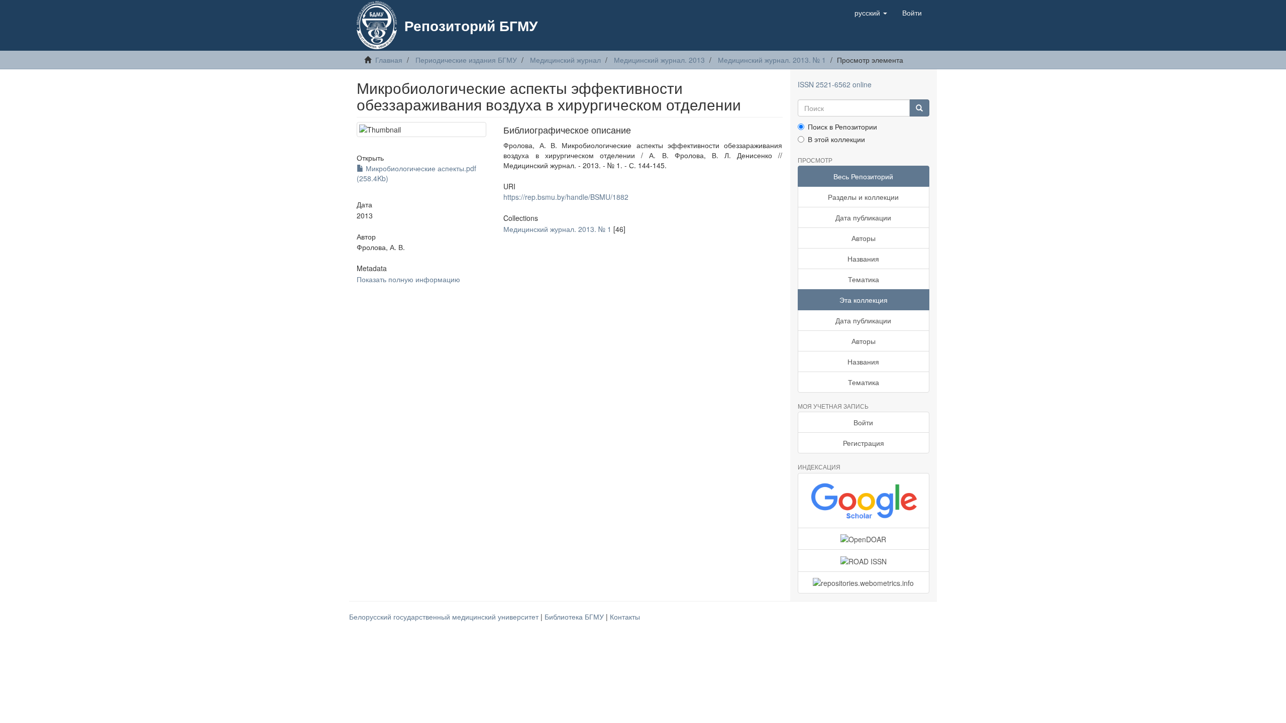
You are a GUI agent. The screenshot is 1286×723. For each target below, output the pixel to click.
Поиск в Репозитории (842, 127)
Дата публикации (863, 217)
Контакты (625, 617)
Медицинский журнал (565, 60)
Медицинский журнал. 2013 (659, 60)
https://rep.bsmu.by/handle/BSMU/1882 (565, 197)
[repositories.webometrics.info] (864, 582)
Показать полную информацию (408, 279)
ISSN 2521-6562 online (835, 84)
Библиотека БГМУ (575, 617)
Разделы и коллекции (863, 197)
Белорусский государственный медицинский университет (445, 617)
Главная (388, 60)
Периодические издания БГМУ (466, 60)
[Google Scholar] (864, 500)
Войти (863, 422)
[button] (871, 12)
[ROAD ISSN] (864, 560)
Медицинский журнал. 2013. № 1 (772, 60)
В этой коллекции (836, 139)
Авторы (863, 238)
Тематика (863, 279)
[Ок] (919, 107)
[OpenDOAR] (864, 539)
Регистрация (863, 443)
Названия (863, 259)
